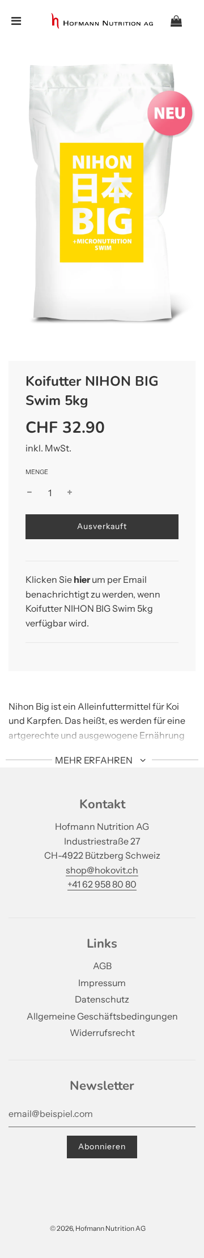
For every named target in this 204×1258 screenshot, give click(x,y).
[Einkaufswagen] (185, 21)
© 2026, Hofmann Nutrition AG (98, 1228)
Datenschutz (102, 999)
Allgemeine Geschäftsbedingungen (102, 1016)
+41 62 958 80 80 (102, 884)
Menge (37, 472)
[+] (70, 493)
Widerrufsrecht (102, 1032)
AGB (102, 965)
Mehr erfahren (94, 760)
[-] (29, 493)
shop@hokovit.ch (102, 870)
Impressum (102, 982)
